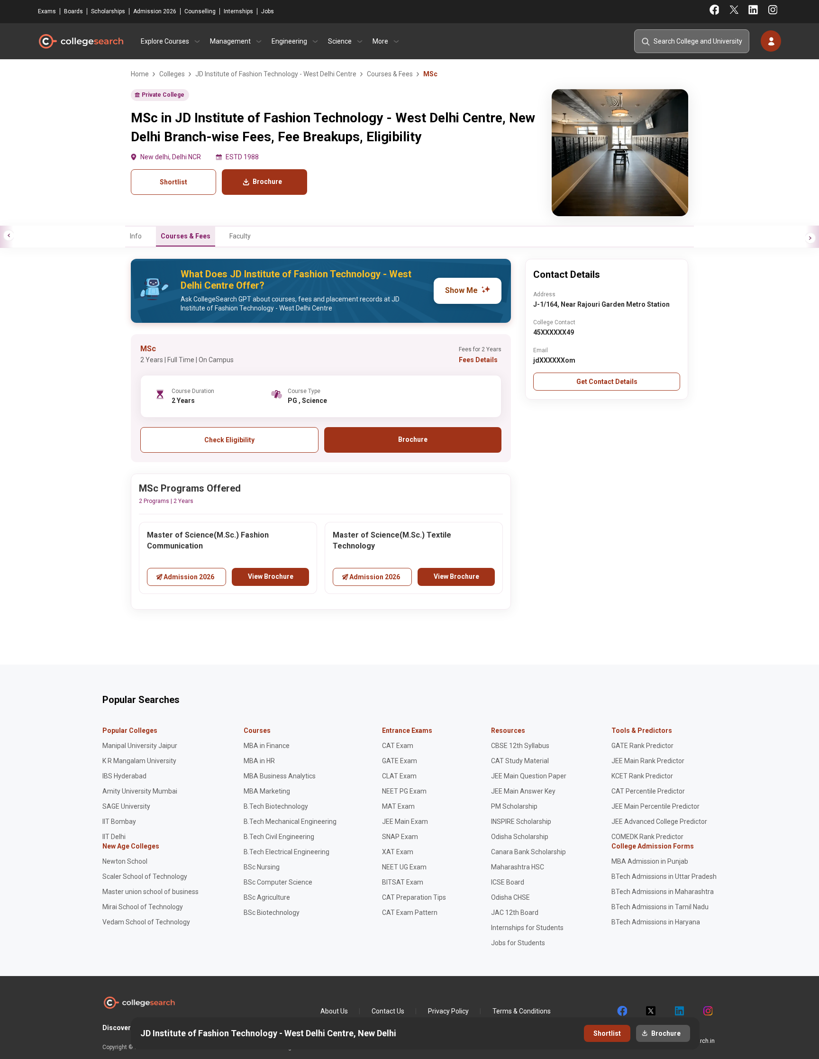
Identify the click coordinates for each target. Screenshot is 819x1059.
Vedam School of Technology (146, 922)
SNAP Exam (400, 836)
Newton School (124, 861)
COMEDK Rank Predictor (647, 836)
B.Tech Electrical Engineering (286, 852)
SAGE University (126, 806)
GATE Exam (399, 761)
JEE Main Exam (405, 821)
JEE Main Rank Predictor (647, 761)
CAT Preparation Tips (414, 897)
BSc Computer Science (278, 882)
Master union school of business (150, 891)
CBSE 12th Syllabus (520, 745)
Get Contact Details (606, 381)
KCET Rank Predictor (642, 776)
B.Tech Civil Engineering (279, 836)
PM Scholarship (514, 806)
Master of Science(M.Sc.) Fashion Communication (208, 540)
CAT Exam (397, 745)
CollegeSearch (80, 41)
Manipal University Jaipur (139, 745)
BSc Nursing (262, 867)
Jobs (267, 11)
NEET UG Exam (404, 867)
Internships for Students (527, 927)
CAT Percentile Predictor (648, 791)
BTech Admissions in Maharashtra (662, 891)
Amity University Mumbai (139, 791)
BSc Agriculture (267, 897)
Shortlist (173, 182)
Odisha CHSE (510, 897)
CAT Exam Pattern (409, 912)
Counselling (200, 11)
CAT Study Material (520, 761)
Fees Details (478, 360)
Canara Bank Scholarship (528, 852)
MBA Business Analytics (280, 776)
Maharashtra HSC (517, 867)
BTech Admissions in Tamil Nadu (660, 907)
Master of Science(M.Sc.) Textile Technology (392, 540)
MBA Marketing (267, 791)
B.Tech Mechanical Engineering (290, 821)
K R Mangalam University (139, 761)
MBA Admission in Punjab (649, 861)
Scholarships (108, 11)
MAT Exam (398, 806)
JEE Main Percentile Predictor (655, 806)
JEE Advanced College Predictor (659, 821)
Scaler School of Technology (144, 876)
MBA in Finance (267, 745)
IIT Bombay (119, 821)
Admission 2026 (154, 11)
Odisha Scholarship (519, 836)
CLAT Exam (399, 776)
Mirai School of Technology (142, 907)
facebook (622, 1011)
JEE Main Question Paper (528, 776)
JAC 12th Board (514, 912)
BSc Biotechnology (272, 912)
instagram (707, 1011)
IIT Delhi (114, 836)
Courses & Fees (185, 236)
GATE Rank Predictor (642, 745)
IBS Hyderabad (124, 776)
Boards (73, 11)
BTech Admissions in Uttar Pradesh (664, 876)
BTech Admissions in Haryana (655, 922)
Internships (238, 11)
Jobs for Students (518, 943)
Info (136, 236)
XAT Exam (397, 852)
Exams (47, 11)
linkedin (678, 1011)
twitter (650, 1011)
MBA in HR (259, 761)
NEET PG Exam (404, 791)
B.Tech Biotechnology (276, 806)
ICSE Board (507, 882)
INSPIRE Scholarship (521, 821)
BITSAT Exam (402, 882)
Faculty (240, 236)
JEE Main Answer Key (523, 791)
